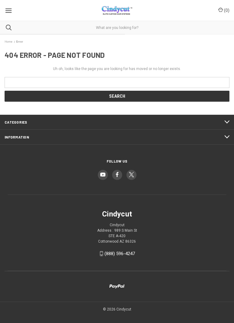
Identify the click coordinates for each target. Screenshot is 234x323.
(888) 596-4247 (120, 253)
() (226, 10)
